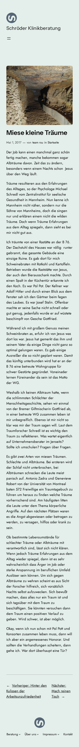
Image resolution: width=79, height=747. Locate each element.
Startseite (53, 142)
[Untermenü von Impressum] (58, 734)
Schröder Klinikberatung (33, 28)
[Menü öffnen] (8, 38)
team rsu (37, 142)
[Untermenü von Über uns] (38, 734)
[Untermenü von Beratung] (20, 734)
